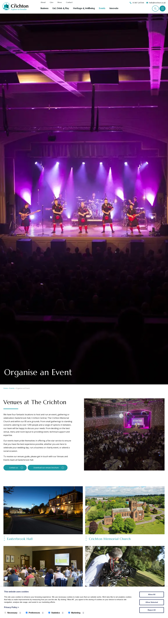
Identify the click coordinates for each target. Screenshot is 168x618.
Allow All (151, 594)
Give (51, 2)
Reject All (152, 610)
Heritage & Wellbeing (84, 8)
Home (5, 388)
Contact (69, 2)
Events (102, 8)
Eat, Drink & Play (61, 8)
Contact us (13, 467)
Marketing (75, 613)
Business (44, 8)
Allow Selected (151, 602)
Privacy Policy (11, 607)
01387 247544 (138, 2)
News (60, 2)
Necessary (12, 613)
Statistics (55, 613)
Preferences (34, 613)
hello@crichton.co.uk (157, 2)
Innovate (113, 8)
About (43, 2)
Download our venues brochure (46, 467)
